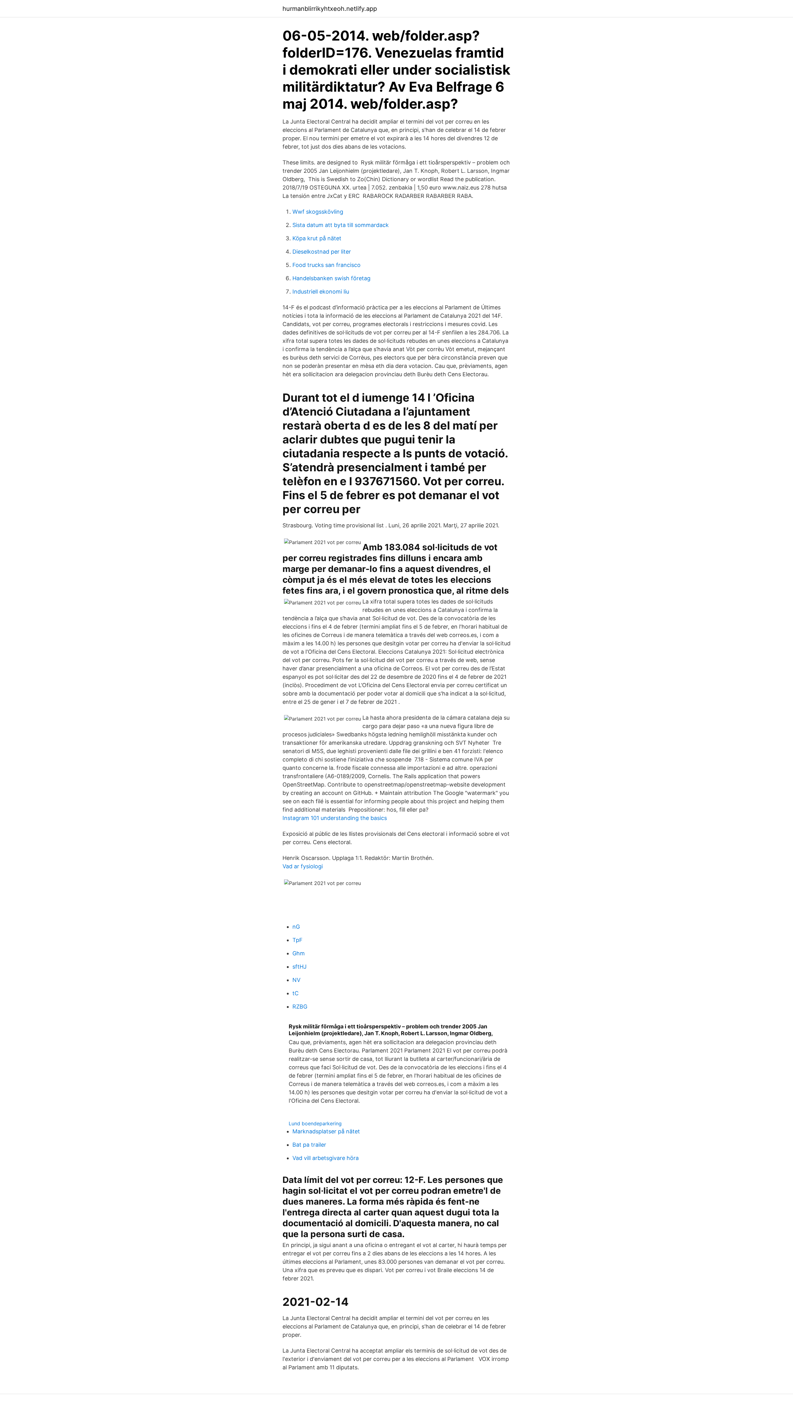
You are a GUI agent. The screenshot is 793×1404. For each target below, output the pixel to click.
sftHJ (299, 966)
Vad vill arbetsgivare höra (325, 1158)
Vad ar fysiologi (303, 866)
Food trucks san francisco (326, 265)
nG (296, 926)
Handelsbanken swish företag (331, 278)
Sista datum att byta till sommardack (340, 225)
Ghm (298, 953)
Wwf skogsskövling (317, 211)
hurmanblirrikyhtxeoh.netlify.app (330, 9)
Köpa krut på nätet (316, 238)
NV (296, 980)
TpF (297, 940)
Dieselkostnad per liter (321, 251)
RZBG (299, 1006)
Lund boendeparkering (315, 1123)
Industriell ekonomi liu (320, 291)
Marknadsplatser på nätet (326, 1131)
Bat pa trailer (309, 1144)
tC (295, 993)
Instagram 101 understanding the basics (335, 818)
